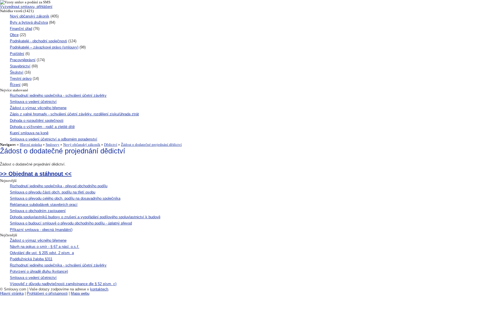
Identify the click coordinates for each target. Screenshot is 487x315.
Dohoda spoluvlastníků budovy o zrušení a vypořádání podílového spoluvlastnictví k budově (85, 217)
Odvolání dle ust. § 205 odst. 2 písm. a (42, 253)
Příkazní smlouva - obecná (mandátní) (41, 230)
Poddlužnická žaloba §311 (31, 259)
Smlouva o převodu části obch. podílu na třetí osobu (52, 192)
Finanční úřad (21, 29)
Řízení (15, 85)
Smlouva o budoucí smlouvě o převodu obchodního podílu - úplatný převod (71, 223)
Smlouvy (52, 144)
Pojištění (17, 54)
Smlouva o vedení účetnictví (33, 102)
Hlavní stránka (31, 144)
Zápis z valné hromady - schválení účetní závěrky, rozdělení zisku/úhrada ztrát (74, 114)
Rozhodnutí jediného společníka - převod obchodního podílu (58, 186)
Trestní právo (21, 78)
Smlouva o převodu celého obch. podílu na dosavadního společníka (65, 198)
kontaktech (99, 289)
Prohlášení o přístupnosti (47, 293)
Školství (16, 72)
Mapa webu (80, 293)
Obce (14, 35)
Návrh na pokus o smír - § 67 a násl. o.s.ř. (44, 246)
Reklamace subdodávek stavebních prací (44, 204)
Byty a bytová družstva (29, 22)
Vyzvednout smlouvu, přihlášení (26, 7)
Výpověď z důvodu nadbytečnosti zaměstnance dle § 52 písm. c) (63, 284)
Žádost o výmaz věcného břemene (38, 108)
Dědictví (110, 144)
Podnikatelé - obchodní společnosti (38, 41)
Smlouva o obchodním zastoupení (38, 211)
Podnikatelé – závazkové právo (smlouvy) (44, 47)
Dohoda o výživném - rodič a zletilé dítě (42, 127)
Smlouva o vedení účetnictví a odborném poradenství (53, 139)
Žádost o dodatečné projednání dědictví (151, 144)
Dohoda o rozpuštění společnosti (36, 120)
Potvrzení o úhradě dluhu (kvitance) (39, 271)
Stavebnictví (20, 66)
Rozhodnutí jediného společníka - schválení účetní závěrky (58, 95)
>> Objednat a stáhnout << (36, 174)
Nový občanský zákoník (29, 16)
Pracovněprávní (23, 60)
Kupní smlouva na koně (29, 133)
